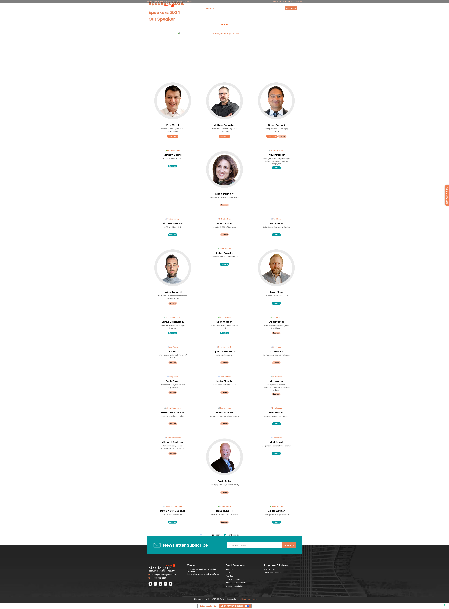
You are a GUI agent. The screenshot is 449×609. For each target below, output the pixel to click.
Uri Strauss (276, 351)
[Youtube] (170, 584)
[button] (224, 535)
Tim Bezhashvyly (173, 223)
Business (282, 136)
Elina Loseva (276, 412)
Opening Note (172, 136)
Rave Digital (241, 599)
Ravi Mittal (172, 125)
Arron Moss (276, 292)
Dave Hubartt (224, 511)
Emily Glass (172, 381)
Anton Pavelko (224, 253)
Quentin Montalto (224, 351)
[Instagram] (165, 584)
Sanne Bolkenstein (173, 322)
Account (281, 8)
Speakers (210, 8)
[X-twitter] (155, 584)
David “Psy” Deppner (172, 511)
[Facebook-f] (150, 584)
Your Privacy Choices (232, 606)
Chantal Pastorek (172, 442)
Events (245, 8)
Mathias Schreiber (224, 125)
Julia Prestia (276, 322)
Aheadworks (252, 599)
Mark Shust (276, 442)
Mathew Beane (173, 155)
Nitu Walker (276, 381)
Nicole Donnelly (224, 194)
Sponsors (195, 8)
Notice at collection (208, 606)
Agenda (223, 8)
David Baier (224, 481)
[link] (291, 8)
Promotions (257, 8)
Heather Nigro (224, 412)
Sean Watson (224, 322)
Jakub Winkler (276, 511)
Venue (236, 8)
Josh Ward (172, 351)
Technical (172, 166)
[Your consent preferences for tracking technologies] (445, 605)
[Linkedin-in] (160, 584)
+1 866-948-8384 (159, 578)
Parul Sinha (276, 223)
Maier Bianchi (224, 381)
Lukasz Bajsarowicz (172, 412)
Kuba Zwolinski (224, 223)
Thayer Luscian (276, 155)
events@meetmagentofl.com (163, 574)
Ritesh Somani (276, 125)
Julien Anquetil (173, 292)
